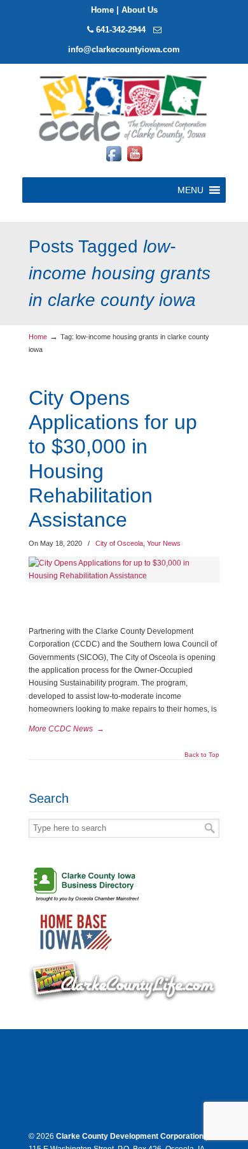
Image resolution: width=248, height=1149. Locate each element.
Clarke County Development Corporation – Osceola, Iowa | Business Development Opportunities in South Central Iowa (124, 107)
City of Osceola (119, 543)
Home (102, 10)
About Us (139, 10)
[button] (190, 190)
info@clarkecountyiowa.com (124, 49)
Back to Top (201, 755)
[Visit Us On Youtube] (134, 161)
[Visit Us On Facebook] (113, 161)
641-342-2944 (121, 29)
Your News (164, 543)
